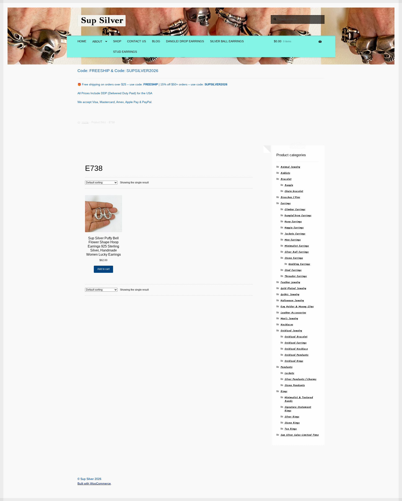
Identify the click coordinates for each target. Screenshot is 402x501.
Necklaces (287, 325)
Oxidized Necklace (296, 349)
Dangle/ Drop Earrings (185, 41)
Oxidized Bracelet (296, 337)
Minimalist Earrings (297, 246)
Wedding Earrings (299, 264)
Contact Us (136, 41)
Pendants (286, 367)
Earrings (286, 203)
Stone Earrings (294, 258)
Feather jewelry (290, 282)
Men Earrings (293, 240)
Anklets (285, 173)
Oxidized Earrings (296, 343)
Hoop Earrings (293, 222)
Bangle (289, 185)
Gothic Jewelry (290, 294)
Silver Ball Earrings (227, 41)
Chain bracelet (294, 191)
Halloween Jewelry (292, 301)
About (97, 41)
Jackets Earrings (295, 234)
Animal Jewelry (290, 167)
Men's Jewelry (289, 319)
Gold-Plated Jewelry (293, 288)
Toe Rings (291, 429)
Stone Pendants (295, 385)
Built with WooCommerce (94, 483)
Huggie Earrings (294, 228)
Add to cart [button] (103, 269)
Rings (284, 391)
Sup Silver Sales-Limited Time (300, 435)
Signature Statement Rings (298, 409)
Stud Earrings (125, 51)
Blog (156, 41)
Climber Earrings (295, 209)
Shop (117, 41)
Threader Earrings (296, 276)
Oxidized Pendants (296, 355)
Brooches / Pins (290, 197)
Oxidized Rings (294, 361)
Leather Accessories (293, 313)
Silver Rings (292, 417)
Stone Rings (292, 423)
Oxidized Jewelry (291, 331)
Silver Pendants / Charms (300, 379)
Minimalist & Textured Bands (299, 399)
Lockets (289, 373)
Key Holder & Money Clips (297, 307)
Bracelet (286, 179)
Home (81, 41)
